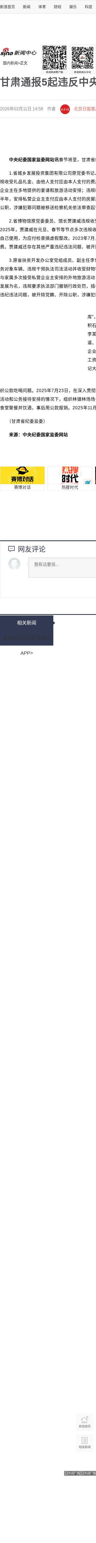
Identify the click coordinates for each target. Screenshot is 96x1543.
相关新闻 (26, 623)
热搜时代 (70, 487)
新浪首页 (7, 7)
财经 (57, 7)
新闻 (26, 7)
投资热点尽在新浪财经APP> (27, 640)
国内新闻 (10, 63)
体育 (42, 7)
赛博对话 (22, 487)
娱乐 (73, 7)
